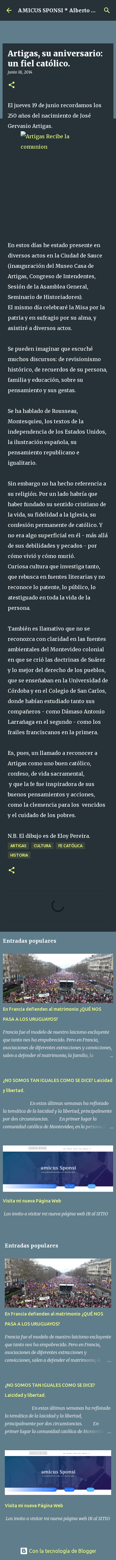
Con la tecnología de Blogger (62, 1551)
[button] (11, 85)
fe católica (70, 846)
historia (19, 855)
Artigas (18, 846)
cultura (42, 846)
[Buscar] (107, 10)
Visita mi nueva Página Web (32, 1200)
